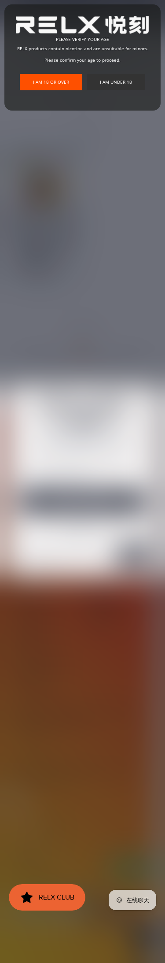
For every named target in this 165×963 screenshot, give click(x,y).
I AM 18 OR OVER (51, 82)
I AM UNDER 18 (116, 82)
